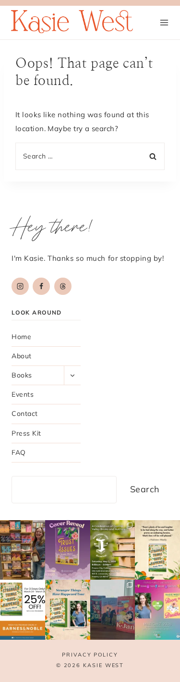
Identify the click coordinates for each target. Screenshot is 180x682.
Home (21, 336)
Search (145, 489)
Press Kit (26, 433)
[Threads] (63, 286)
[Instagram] (20, 286)
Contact (25, 413)
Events (23, 394)
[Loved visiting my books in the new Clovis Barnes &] (22, 550)
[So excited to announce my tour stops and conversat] (67, 610)
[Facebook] (41, 286)
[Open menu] (164, 22)
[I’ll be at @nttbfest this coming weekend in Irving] (157, 610)
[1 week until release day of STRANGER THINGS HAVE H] (157, 550)
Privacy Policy (90, 654)
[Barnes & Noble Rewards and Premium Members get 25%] (22, 610)
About (22, 356)
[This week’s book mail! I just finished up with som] (112, 610)
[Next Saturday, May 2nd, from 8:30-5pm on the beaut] (112, 550)
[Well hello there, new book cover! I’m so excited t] (67, 550)
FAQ (19, 452)
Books (22, 375)
